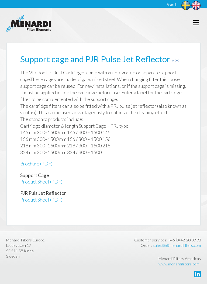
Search (172, 4)
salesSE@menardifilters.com (177, 245)
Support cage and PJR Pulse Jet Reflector (95, 59)
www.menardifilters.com (178, 264)
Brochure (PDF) (36, 164)
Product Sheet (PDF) (41, 182)
